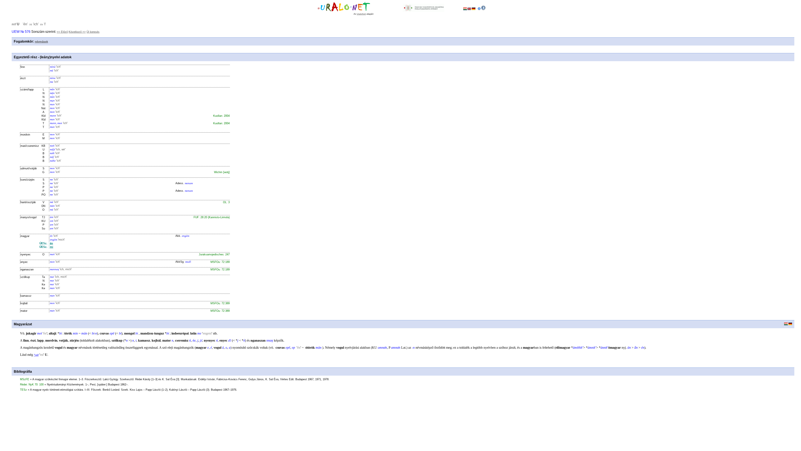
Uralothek (361, 14)
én (51, 243)
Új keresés (93, 31)
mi (51, 246)
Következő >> (77, 31)
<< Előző (62, 31)
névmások (41, 41)
